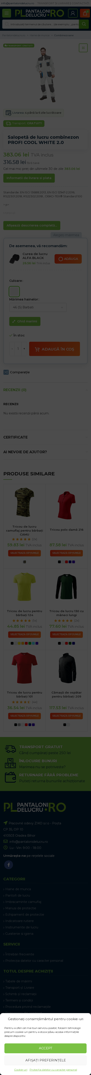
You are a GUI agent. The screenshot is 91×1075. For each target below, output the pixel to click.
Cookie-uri (20, 1069)
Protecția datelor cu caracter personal (53, 1069)
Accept (45, 1048)
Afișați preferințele (45, 1060)
